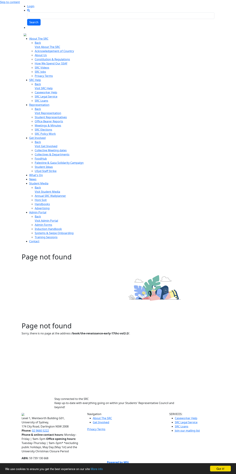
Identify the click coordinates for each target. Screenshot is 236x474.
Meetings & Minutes (48, 125)
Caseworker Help (46, 92)
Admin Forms (43, 225)
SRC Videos (42, 67)
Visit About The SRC (47, 47)
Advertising (42, 208)
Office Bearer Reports (49, 121)
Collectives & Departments (52, 154)
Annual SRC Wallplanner (50, 196)
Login (30, 6)
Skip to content (10, 2)
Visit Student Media (47, 192)
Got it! (220, 468)
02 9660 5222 (40, 430)
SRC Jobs (40, 72)
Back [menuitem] (38, 43)
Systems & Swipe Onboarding (54, 233)
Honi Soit (41, 200)
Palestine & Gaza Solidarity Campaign (59, 163)
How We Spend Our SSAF (51, 63)
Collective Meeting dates (51, 150)
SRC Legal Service (46, 96)
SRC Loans (41, 101)
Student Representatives (51, 117)
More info (97, 469)
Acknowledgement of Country (54, 51)
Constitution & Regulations (52, 59)
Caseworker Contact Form (107, 249)
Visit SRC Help (44, 88)
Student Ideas (44, 167)
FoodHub (41, 158)
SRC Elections (43, 130)
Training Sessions (46, 237)
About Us (41, 55)
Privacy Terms (44, 76)
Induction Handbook (48, 229)
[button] (28, 10)
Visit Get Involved (46, 146)
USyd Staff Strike (45, 171)
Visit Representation (48, 113)
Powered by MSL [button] (118, 462)
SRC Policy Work (45, 134)
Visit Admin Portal (46, 221)
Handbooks (42, 204)
